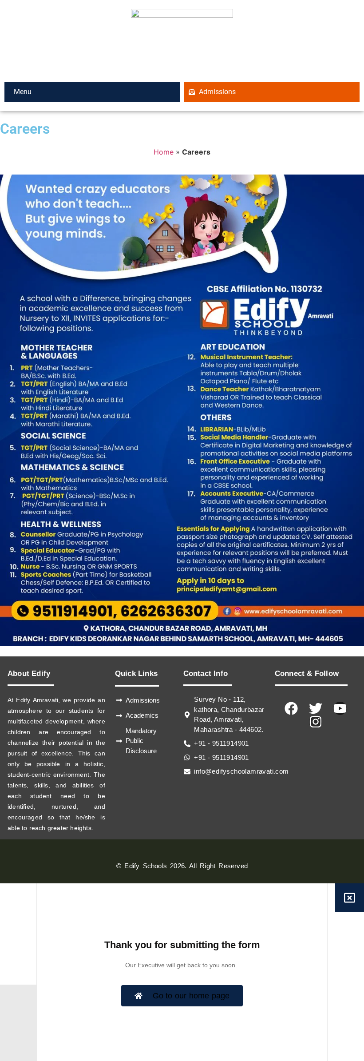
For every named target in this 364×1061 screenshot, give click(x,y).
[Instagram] (315, 721)
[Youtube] (340, 708)
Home (164, 151)
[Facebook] (291, 708)
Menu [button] (22, 91)
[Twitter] (315, 708)
